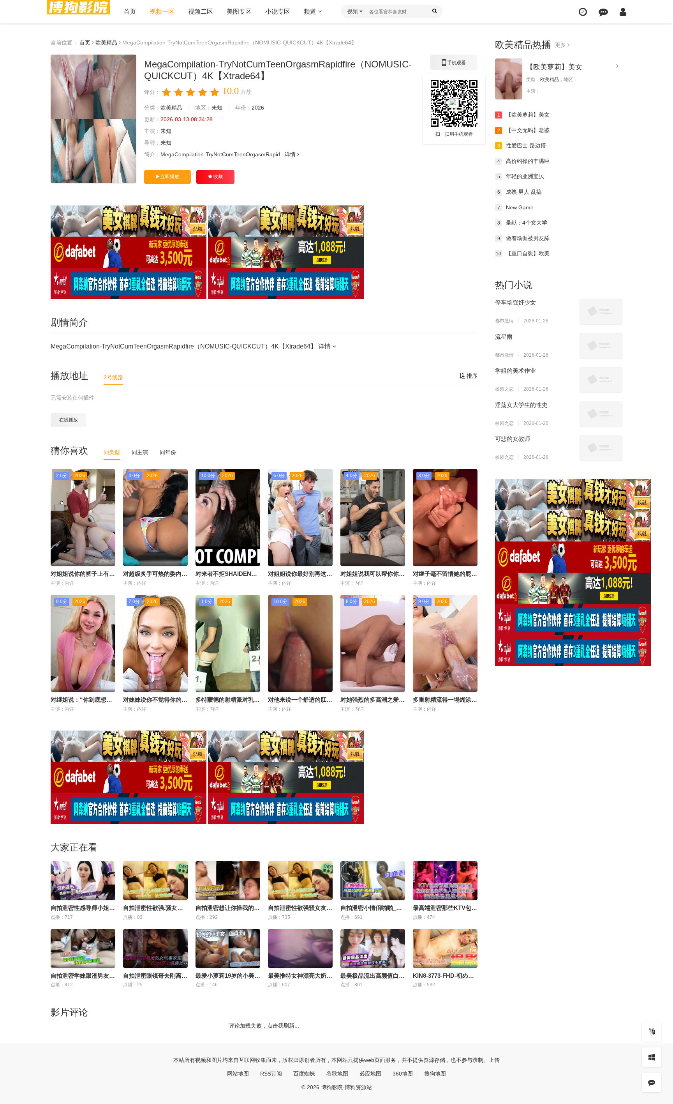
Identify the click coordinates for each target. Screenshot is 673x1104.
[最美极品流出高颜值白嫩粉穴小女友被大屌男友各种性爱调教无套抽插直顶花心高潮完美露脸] (372, 948)
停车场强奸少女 (515, 302)
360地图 (403, 1073)
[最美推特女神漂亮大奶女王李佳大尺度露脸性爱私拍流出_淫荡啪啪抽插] (300, 948)
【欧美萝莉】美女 (554, 67)
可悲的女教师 (512, 438)
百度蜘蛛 (304, 1073)
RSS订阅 (271, 1073)
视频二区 (200, 11)
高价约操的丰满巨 (523, 161)
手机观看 (454, 65)
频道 (311, 11)
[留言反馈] (603, 12)
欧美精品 (106, 42)
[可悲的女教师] (601, 448)
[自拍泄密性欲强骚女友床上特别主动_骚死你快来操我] (300, 880)
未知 (216, 107)
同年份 (168, 452)
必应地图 (370, 1073)
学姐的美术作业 (515, 370)
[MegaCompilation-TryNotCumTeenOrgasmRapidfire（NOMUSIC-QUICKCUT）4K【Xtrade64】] (93, 119)
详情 (291, 154)
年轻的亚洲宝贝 (520, 176)
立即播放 (169, 176)
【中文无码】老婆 (523, 130)
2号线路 (113, 377)
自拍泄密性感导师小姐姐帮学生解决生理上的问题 (115, 907)
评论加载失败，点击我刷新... (264, 1026)
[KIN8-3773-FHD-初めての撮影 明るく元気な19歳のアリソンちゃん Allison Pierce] (445, 948)
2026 (258, 107)
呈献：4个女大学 (522, 222)
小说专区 (277, 11)
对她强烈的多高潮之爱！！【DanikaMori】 (396, 699)
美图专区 (239, 11)
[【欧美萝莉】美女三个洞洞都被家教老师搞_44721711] (508, 78)
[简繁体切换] (651, 1032)
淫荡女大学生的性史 (521, 405)
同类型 (112, 452)
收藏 (217, 176)
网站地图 (238, 1073)
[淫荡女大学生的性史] (601, 414)
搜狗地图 (435, 1073)
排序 (471, 376)
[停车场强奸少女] (601, 311)
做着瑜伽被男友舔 (523, 238)
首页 (129, 11)
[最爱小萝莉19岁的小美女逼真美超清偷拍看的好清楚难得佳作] (228, 948)
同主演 (140, 452)
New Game (515, 207)
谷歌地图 (337, 1073)
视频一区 (162, 11)
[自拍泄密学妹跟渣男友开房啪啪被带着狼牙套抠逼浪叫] (83, 948)
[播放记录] (583, 12)
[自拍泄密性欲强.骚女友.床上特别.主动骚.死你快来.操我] (155, 880)
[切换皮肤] (651, 1057)
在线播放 (68, 420)
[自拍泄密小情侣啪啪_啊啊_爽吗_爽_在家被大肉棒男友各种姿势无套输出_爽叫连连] (372, 880)
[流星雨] (601, 346)
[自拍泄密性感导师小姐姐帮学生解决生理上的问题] (83, 880)
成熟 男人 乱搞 (519, 192)
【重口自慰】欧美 (523, 253)
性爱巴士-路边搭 (521, 145)
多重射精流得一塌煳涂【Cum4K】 (458, 699)
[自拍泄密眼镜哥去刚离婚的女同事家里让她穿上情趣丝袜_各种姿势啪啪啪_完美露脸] (155, 948)
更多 (561, 45)
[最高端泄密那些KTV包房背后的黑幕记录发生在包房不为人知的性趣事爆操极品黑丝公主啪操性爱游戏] (445, 880)
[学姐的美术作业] (601, 380)
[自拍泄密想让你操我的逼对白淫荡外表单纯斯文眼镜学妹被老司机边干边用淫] (228, 880)
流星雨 (504, 336)
